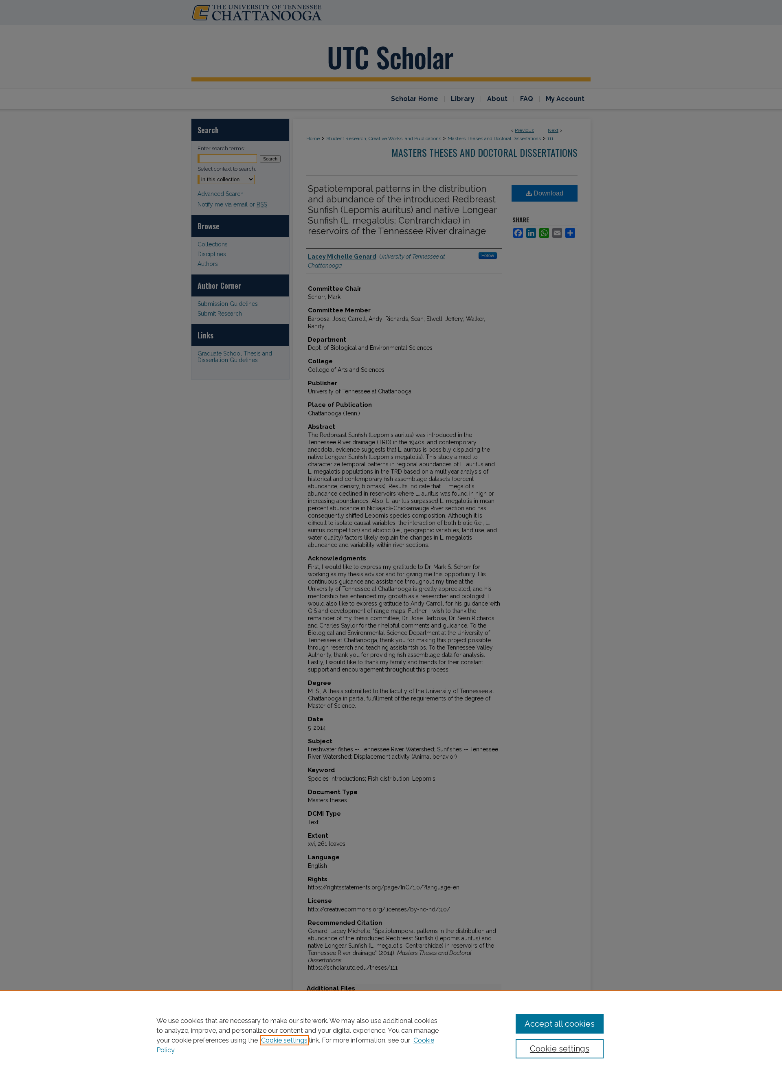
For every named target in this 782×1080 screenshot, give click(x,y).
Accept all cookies (560, 1024)
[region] (391, 1035)
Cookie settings (284, 1040)
